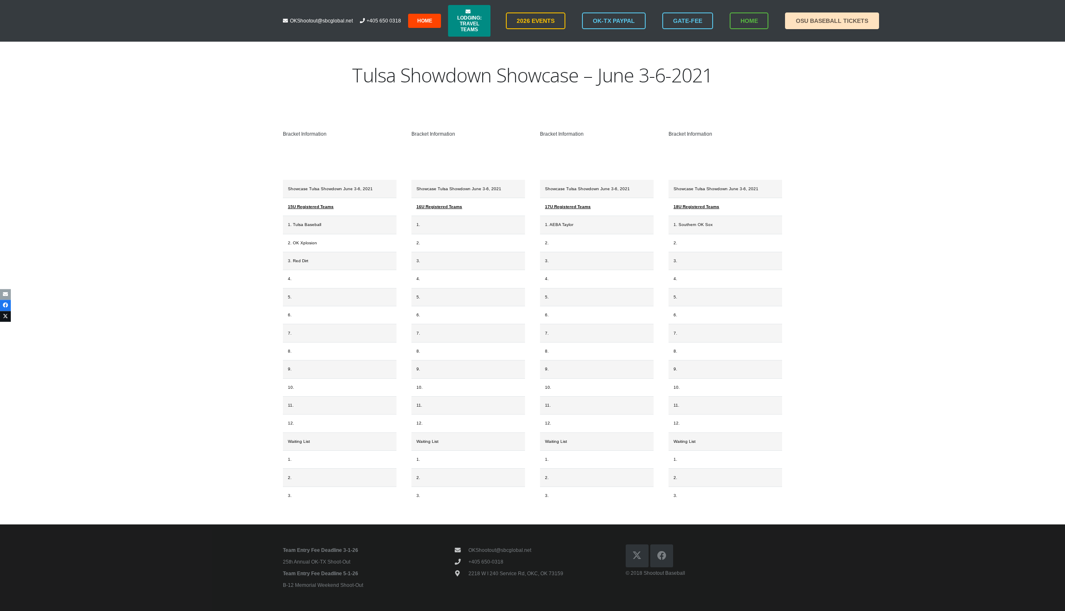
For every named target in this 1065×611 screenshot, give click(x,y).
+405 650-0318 (485, 562)
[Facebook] (661, 555)
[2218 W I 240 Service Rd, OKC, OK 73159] (461, 573)
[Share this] (5, 305)
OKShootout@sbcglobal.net (499, 550)
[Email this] (5, 294)
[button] (558, 20)
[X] (637, 555)
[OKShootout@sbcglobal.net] (461, 550)
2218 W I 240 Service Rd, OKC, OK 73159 (515, 573)
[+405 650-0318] (461, 562)
